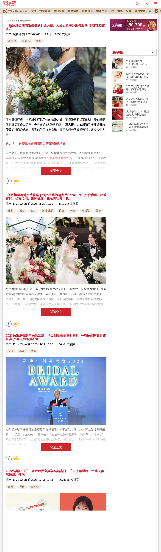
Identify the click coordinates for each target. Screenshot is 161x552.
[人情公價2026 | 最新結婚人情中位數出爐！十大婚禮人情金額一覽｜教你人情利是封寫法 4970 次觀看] (117, 119)
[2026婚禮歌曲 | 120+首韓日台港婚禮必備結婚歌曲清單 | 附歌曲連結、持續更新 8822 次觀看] (117, 68)
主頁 (8, 21)
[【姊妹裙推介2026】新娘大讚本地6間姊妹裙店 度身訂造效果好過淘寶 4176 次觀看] (117, 131)
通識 (120, 11)
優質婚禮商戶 (27, 21)
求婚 (33, 11)
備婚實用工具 (143, 11)
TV (112, 11)
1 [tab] (129, 136)
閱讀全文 (56, 170)
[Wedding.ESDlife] (9, 5)
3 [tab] (139, 136)
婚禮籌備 (44, 11)
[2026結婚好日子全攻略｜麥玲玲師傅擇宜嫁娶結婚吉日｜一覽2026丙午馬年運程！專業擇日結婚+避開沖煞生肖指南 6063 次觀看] (117, 94)
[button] (133, 52)
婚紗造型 (59, 11)
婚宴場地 (15, 21)
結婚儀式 (87, 11)
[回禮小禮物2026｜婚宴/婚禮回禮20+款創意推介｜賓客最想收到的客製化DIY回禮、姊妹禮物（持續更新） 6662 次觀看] (117, 81)
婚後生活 (101, 11)
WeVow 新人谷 (18, 11)
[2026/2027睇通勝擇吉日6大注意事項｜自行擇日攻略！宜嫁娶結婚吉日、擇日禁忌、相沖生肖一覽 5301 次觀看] (117, 106)
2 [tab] (134, 136)
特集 (129, 11)
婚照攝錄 (73, 11)
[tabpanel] (135, 95)
